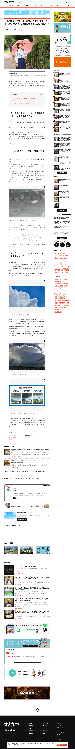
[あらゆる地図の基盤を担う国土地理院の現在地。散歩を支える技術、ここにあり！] (27, 591)
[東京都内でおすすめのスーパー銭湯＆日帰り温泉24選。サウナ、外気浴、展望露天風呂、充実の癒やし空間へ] (27, 454)
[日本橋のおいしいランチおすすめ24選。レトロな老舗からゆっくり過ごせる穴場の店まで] (62, 98)
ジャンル (31, 736)
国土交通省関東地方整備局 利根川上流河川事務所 (20, 438)
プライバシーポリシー (61, 736)
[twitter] (8, 730)
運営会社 (58, 729)
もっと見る (62, 238)
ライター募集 (59, 725)
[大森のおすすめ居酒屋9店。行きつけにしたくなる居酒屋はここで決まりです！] (62, 129)
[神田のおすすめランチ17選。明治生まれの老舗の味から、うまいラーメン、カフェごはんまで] (62, 123)
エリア (44, 733)
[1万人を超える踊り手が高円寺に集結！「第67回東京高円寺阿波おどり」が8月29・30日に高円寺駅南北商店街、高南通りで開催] (62, 86)
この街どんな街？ (32, 730)
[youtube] (14, 730)
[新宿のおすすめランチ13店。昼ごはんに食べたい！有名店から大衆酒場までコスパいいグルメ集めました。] (62, 92)
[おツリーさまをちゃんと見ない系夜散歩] (27, 570)
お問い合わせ (59, 739)
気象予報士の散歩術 (17, 9)
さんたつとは (59, 723)
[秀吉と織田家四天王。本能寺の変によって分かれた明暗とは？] (62, 74)
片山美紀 (15, 488)
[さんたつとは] (27, 693)
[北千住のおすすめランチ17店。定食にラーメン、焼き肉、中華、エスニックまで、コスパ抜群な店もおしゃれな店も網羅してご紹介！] (27, 464)
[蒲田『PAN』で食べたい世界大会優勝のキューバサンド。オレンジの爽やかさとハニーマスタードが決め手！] (27, 580)
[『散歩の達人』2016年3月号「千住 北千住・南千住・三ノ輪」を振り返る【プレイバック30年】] (62, 116)
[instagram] (11, 730)
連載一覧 (10, 9)
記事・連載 (31, 725)
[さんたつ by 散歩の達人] (12, 2)
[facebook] (6, 730)
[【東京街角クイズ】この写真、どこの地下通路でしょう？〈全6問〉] (62, 110)
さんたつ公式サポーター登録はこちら (30, 645)
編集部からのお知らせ (61, 727)
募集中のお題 (45, 723)
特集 (30, 728)
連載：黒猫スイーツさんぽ (19, 606)
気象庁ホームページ (14, 440)
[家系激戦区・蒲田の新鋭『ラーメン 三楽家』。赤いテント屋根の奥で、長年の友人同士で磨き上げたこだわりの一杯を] (27, 614)
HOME (5, 9)
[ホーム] (5, 5)
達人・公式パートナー (47, 730)
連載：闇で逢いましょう (19, 571)
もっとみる (62, 172)
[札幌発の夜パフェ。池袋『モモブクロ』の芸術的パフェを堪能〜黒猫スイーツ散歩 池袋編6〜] (27, 603)
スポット (45, 728)
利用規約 (58, 734)
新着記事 (31, 723)
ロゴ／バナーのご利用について (62, 732)
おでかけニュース (32, 733)
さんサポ (45, 725)
